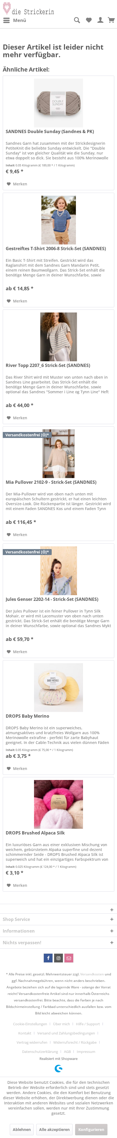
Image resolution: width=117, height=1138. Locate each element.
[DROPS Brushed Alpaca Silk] (58, 804)
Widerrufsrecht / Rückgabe (75, 1042)
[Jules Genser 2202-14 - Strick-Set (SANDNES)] (58, 570)
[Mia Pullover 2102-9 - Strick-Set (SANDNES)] (58, 453)
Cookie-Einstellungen (30, 1023)
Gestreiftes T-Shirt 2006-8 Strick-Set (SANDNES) (56, 249)
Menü (19, 20)
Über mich (61, 1023)
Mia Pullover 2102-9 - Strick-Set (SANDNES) (51, 482)
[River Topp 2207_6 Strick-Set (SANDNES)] (58, 336)
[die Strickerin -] (28, 7)
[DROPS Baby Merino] (58, 687)
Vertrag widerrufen (32, 1042)
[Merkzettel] (88, 20)
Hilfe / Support (88, 1023)
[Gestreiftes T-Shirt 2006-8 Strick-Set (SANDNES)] (58, 220)
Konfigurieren (91, 1129)
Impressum (86, 1051)
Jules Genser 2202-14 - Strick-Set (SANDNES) (52, 599)
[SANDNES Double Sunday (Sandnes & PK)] (58, 103)
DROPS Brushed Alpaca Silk (35, 833)
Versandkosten (92, 974)
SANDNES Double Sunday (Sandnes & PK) (50, 131)
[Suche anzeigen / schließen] (76, 20)
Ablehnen (22, 1129)
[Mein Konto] (100, 20)
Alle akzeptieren (54, 1129)
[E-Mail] (68, 958)
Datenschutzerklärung (40, 1051)
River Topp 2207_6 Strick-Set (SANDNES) (48, 365)
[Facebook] (48, 958)
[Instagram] (58, 958)
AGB (67, 1051)
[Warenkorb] (111, 20)
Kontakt (24, 1033)
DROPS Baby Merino (27, 716)
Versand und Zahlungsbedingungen (66, 1033)
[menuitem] (14, 20)
